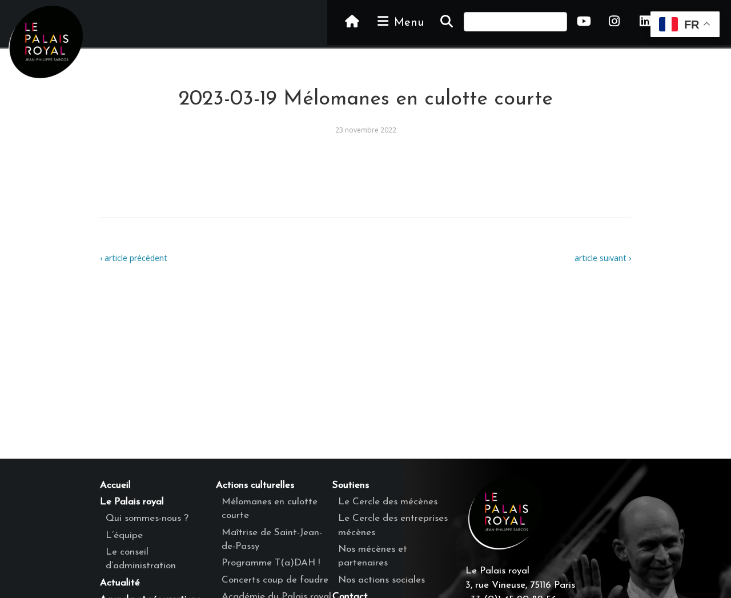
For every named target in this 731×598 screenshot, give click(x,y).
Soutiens (350, 485)
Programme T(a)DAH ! (271, 563)
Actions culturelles (255, 485)
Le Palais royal (132, 502)
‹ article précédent (133, 257)
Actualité (120, 583)
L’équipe (124, 535)
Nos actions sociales (381, 580)
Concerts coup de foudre (275, 580)
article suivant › (603, 257)
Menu (407, 23)
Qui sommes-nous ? (147, 518)
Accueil (115, 485)
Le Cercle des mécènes (387, 502)
